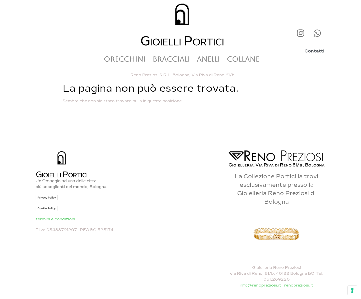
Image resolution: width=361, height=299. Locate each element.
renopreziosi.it (298, 285)
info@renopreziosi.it (261, 285)
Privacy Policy (47, 197)
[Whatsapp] (317, 33)
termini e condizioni (55, 219)
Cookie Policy (47, 208)
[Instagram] (300, 33)
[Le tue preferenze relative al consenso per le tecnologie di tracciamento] (352, 290)
